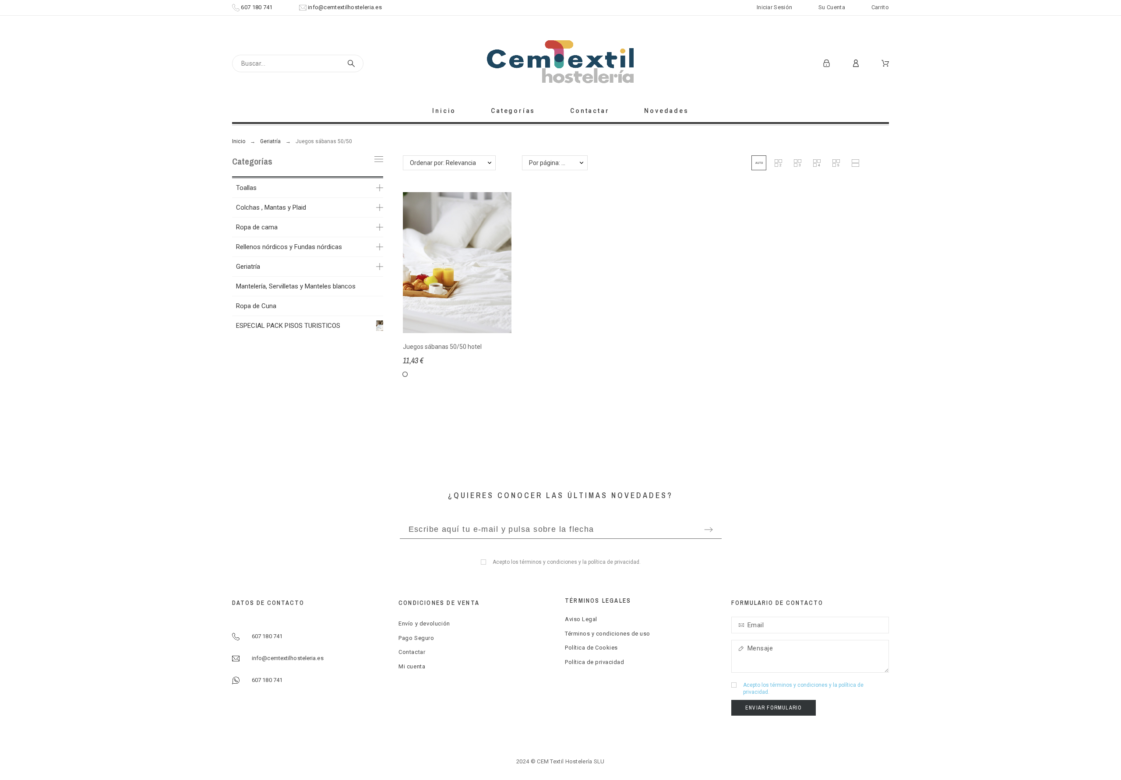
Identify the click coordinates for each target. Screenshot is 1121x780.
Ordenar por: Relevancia (443, 162)
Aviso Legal (581, 619)
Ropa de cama (257, 227)
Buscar (352, 63)
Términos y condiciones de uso (607, 633)
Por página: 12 (548, 162)
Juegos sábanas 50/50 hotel (442, 346)
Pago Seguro (416, 638)
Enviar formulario (773, 707)
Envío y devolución (424, 623)
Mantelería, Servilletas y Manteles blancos (296, 286)
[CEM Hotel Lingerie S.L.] (560, 63)
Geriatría (248, 267)
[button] (758, 162)
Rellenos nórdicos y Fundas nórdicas (289, 247)
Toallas (246, 188)
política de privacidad (613, 562)
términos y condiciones (548, 562)
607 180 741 (256, 7)
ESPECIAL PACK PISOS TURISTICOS (288, 326)
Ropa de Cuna (256, 306)
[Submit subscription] (708, 529)
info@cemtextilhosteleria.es (345, 7)
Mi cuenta (411, 666)
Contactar (411, 652)
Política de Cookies (591, 647)
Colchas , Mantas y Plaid (271, 207)
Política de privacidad (594, 662)
